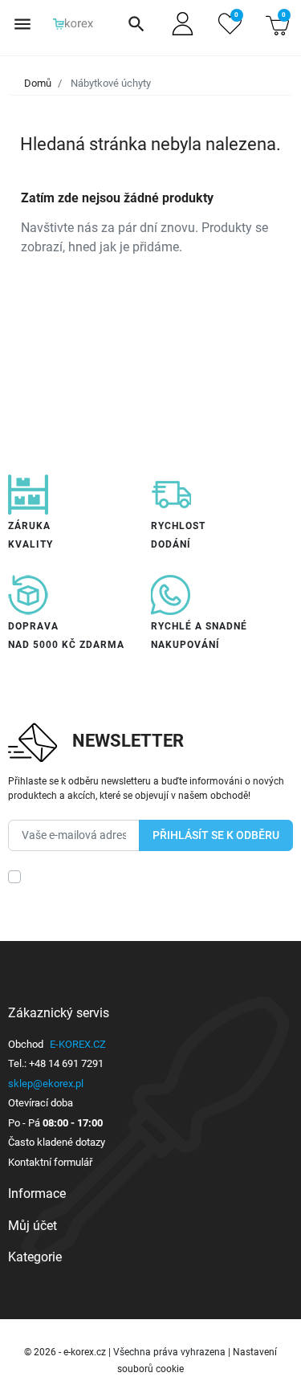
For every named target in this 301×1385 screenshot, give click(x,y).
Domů (37, 83)
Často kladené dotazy (56, 1142)
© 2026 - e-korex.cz (66, 1352)
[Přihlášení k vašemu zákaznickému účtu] (182, 23)
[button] (136, 24)
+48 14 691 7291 (66, 1063)
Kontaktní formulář (50, 1162)
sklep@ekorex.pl (45, 1083)
